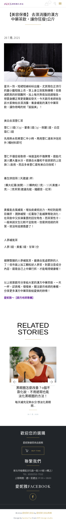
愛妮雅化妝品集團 (44, 513)
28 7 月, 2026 (33, 414)
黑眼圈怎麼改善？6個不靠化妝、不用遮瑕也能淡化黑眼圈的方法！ (33, 392)
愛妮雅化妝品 (28, 513)
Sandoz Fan (27, 518)
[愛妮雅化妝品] (13, 4)
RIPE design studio (45, 518)
